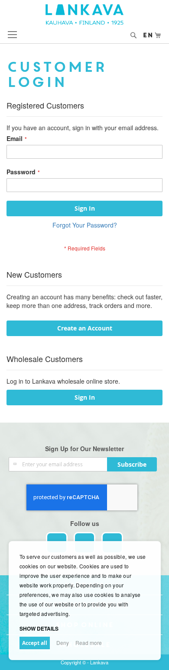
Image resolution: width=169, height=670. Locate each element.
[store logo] (85, 14)
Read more (88, 642)
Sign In (85, 397)
